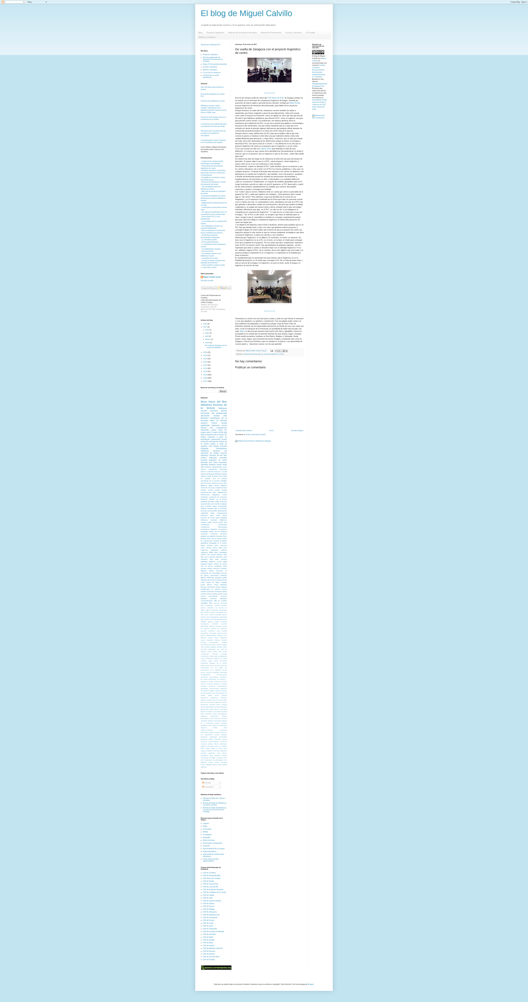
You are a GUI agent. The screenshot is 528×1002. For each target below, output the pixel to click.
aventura (224, 559)
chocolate (204, 649)
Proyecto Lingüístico (215, 32)
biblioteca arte (222, 635)
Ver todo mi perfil (207, 281)
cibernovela (212, 649)
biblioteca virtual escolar (209, 637)
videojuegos (214, 550)
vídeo (212, 420)
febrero (208, 339)
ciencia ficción (218, 522)
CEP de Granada (209, 934)
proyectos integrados (218, 598)
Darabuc (224, 605)
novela (224, 423)
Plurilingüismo (221, 448)
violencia (224, 550)
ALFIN (220, 432)
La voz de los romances (212, 72)
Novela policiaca (216, 554)
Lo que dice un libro (209, 267)
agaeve (224, 614)
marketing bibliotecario (209, 716)
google (224, 577)
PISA (225, 554)
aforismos (219, 557)
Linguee (206, 823)
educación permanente (209, 441)
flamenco (207, 690)
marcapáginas (222, 714)
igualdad (203, 536)
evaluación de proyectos (218, 497)
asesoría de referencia (219, 628)
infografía (204, 580)
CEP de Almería (209, 954)
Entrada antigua (297, 431)
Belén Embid (295, 103)
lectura (217, 415)
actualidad (218, 614)
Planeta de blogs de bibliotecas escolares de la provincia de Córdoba (214, 810)
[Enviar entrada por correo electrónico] (271, 350)
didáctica (204, 571)
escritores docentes (220, 681)
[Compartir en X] (281, 351)
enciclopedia (216, 573)
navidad (216, 541)
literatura (204, 418)
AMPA (211, 552)
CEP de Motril (208, 937)
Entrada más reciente (244, 431)
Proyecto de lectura (208, 518)
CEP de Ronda (208, 920)
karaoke (224, 704)
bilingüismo (216, 495)
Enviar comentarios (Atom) (256, 434)
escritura (214, 411)
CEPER (203, 554)
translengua (208, 760)
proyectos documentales (209, 511)
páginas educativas (207, 746)
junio (207, 330)
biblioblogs (204, 561)
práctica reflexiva (213, 744)
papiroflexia (204, 543)
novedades (223, 541)
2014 (205, 359)
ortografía (210, 508)
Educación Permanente (271, 32)
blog (225, 432)
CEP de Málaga (209, 909)
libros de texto (212, 504)
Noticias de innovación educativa (242, 32)
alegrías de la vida (210, 619)
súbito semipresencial (218, 513)
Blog (200, 32)
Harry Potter (215, 515)
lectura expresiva (208, 437)
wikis (210, 603)
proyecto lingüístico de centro (274, 354)
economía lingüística (212, 672)
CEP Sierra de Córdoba (212, 878)
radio (216, 746)
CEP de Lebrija (208, 895)
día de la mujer (215, 665)
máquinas (204, 727)
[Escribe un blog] (278, 351)
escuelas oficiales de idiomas (217, 684)
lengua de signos (213, 582)
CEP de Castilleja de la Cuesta (214, 892)
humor (214, 423)
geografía (218, 577)
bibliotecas (216, 425)
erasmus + (223, 679)
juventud (219, 580)
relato (202, 748)
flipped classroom (216, 690)
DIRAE (205, 832)
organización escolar (212, 734)
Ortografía (206, 837)
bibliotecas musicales (209, 520)
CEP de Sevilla (208, 881)
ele (210, 573)
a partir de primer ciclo (214, 476)
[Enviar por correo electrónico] (276, 351)
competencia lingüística (209, 529)
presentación (213, 596)
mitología (224, 723)
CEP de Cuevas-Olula (211, 957)
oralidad (203, 508)
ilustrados (211, 501)
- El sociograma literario (209, 242)
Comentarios (209, 787)
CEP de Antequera (210, 912)
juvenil (218, 704)
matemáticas (205, 718)
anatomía (224, 621)
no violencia (215, 589)
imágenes (218, 702)
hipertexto (224, 697)
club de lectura (207, 566)
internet (203, 428)
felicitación (223, 688)
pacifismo (224, 734)
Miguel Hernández (212, 610)
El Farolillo (310, 32)
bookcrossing (214, 642)
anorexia (224, 624)
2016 (205, 352)
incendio (224, 702)
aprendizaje (204, 626)
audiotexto (211, 631)
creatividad (217, 566)
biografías (210, 640)
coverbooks (209, 658)
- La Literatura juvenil (209, 240)
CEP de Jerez (208, 926)
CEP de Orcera (208, 906)
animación (204, 559)
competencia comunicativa (214, 524)
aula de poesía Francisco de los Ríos (214, 483)
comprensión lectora (219, 439)
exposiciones (214, 575)
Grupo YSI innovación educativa (215, 64)
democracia (204, 663)
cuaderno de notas (220, 658)
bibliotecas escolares (210, 451)
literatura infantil (222, 711)
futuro (213, 693)
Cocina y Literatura (293, 32)
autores (204, 423)
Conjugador (207, 835)
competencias (221, 428)
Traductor (206, 846)
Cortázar (217, 605)
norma (217, 732)
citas (225, 522)
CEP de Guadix (208, 940)
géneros (224, 695)
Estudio (203, 608)
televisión (204, 462)
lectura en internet (207, 471)
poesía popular (212, 594)
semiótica (204, 753)
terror (225, 758)
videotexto (204, 515)
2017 (205, 327)
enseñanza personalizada (209, 677)
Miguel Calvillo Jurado (212, 277)
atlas (211, 559)
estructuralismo (222, 686)
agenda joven (205, 617)
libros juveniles (206, 506)
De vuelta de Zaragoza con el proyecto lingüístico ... (216, 346)
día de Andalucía (221, 531)
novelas (222, 732)
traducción (204, 550)
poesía (224, 411)
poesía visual (222, 594)
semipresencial (206, 492)
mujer (225, 465)
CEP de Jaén (208, 898)
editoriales (223, 672)
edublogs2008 (205, 674)
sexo (225, 548)
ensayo (203, 458)
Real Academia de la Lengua (214, 849)
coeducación (205, 654)
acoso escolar (209, 614)
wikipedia (204, 767)
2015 (205, 355)
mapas (215, 714)
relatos (208, 748)
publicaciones (222, 511)
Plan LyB (204, 557)
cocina (224, 495)
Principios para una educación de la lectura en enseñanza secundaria (213, 133)
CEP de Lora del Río (210, 887)
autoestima (212, 633)
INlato (205, 826)
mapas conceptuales (219, 506)
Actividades (223, 552)
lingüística (223, 584)
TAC (225, 612)
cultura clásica (213, 661)
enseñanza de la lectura (214, 435)
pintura (203, 545)
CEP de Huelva (208, 946)
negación (212, 732)
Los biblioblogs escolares (211, 249)
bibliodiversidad (211, 635)
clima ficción (222, 651)
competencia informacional (214, 527)
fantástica (223, 575)
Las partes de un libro (210, 258)
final (202, 690)
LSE (208, 554)
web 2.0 (210, 432)
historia (216, 446)
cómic (220, 430)
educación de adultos (210, 453)
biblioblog (224, 518)
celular (225, 647)
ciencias (223, 420)
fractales (208, 693)
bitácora (217, 640)
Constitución (209, 605)
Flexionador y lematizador (212, 843)
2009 (205, 375)
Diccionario (207, 829)
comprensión (212, 469)
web (202, 467)
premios (203, 490)
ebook (203, 672)
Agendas (216, 603)
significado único (214, 753)
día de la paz (210, 488)
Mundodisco (223, 610)
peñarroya (204, 739)
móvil (225, 727)
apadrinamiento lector (219, 467)
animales (215, 624)
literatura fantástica (215, 474)
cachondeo (212, 644)
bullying (224, 642)
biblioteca (206, 404)
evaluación (218, 488)
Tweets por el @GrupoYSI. (210, 45)
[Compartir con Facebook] (284, 351)
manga (219, 538)
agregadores (215, 617)
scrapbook (209, 751)
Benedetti (224, 603)
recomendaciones (207, 601)
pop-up (224, 739)
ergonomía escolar (207, 681)
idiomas (211, 702)
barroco (203, 635)
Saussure (212, 612)
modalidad (204, 725)
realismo (224, 746)
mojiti (209, 725)
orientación (218, 591)
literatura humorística (208, 587)
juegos (212, 444)
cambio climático (221, 644)
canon (203, 647)
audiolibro (224, 481)
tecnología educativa (216, 758)
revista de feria (216, 748)
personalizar (223, 737)
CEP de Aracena (209, 951)
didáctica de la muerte (218, 663)
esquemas (212, 686)
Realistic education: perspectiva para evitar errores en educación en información (213, 172)
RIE (202, 612)
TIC (225, 435)
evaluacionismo (214, 688)
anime (218, 518)
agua (202, 619)
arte (225, 415)
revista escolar (213, 490)
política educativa (215, 739)
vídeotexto (204, 552)
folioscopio (210, 577)
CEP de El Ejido (209, 960)
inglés (217, 501)
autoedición (204, 633)
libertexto (224, 707)
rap (220, 746)
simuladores (204, 755)
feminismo (204, 499)
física (217, 693)
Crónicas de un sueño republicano (211, 76)
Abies (216, 552)
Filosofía (212, 455)
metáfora (210, 721)
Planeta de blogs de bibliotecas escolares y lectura (214, 804)
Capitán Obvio (265, 149)
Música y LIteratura (207, 37)
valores (217, 762)
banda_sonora (222, 633)
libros (204, 401)
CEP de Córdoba (209, 873)
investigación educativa (215, 536)
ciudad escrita (212, 651)
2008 (205, 378)
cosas (202, 658)
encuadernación (222, 674)
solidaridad (204, 513)
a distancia (211, 557)
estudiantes (204, 688)
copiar (211, 656)
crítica (225, 566)
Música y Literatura (210, 70)
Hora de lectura (207, 251)
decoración (223, 661)
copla (215, 656)
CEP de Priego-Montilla (211, 875)
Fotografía (204, 448)
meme (212, 718)
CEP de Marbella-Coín (211, 915)
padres (224, 591)
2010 (205, 371)
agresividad (223, 617)
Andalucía (208, 467)
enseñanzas (212, 679)
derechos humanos (220, 568)
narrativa (223, 446)
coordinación (205, 656)
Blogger (311, 984)
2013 (205, 362)
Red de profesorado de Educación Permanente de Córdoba (213, 59)
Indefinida (210, 608)
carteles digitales (210, 647)
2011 (205, 368)
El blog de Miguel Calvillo (246, 13)
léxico (202, 714)
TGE (202, 614)
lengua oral (204, 474)
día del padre (217, 667)
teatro (215, 432)
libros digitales (222, 504)
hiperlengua (214, 697)
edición (211, 571)
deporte (209, 568)
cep (225, 451)
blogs (203, 435)
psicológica (223, 744)
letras (225, 488)
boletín (209, 522)
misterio (217, 723)
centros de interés (220, 564)
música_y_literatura (207, 730)
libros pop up (211, 538)
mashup (224, 716)
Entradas (207, 783)
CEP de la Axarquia (210, 917)
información (204, 704)
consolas (224, 654)
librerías (203, 709)
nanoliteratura (205, 589)
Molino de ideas (209, 840)
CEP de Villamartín (210, 929)
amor (225, 557)
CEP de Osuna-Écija (210, 884)
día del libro (222, 455)
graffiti (210, 695)
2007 (205, 381)
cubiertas (204, 661)
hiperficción (204, 697)
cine (211, 428)
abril (207, 336)
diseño (203, 665)
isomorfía (212, 704)
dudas (208, 665)
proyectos (223, 545)
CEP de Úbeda (208, 903)
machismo (208, 714)
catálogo (219, 647)
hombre (209, 700)
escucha (203, 684)
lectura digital (205, 707)
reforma (208, 548)
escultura (204, 686)
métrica (215, 727)
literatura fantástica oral (208, 711)
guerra (217, 695)
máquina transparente (219, 725)
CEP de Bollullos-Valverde (213, 948)
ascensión (218, 626)
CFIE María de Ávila (275, 98)
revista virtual (217, 548)
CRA (202, 605)
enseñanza (204, 497)
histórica (203, 700)
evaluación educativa (218, 458)
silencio (224, 753)
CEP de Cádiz (208, 923)
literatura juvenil (215, 465)
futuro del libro (218, 401)
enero (207, 343)
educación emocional (209, 534)
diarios (211, 531)
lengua (203, 432)
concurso (215, 654)
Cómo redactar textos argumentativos (211, 860)
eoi (218, 679)
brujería (210, 564)
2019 (205, 324)
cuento (213, 430)
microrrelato (217, 721)
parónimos (204, 737)
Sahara (206, 612)
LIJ (217, 420)
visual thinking (222, 764)
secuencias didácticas (220, 751)
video (214, 492)
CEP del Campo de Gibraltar (213, 932)
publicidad (205, 425)
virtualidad (204, 603)
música (224, 425)
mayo (207, 333)
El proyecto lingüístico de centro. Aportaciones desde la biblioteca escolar (213, 198)
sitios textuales (215, 755)
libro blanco (210, 709)
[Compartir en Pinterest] (286, 351)
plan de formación (220, 508)
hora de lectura (217, 700)
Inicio (271, 431)
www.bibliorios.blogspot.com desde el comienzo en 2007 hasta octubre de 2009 (319, 104)
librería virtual (212, 584)
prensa (203, 596)
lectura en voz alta (220, 471)
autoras (203, 469)
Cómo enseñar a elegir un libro (213, 265)
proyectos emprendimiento (210, 741)
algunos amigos (213, 621)
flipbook (203, 577)
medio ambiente (221, 587)
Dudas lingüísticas (210, 851)
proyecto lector (212, 545)
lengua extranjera (215, 707)
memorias (217, 718)
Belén (242, 331)
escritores (223, 534)
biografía (204, 564)
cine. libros (213, 462)
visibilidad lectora (211, 764)
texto (202, 760)
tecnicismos (204, 758)
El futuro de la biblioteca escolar (213, 101)
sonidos (224, 755)
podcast (203, 594)
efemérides (205, 430)
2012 (205, 365)
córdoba (203, 568)
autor (217, 559)
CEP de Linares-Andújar (212, 901)
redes (203, 548)
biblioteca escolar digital (218, 561)
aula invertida (222, 631)
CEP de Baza (208, 943)
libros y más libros (221, 709)
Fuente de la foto (269, 93)
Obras (225, 515)
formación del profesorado (252, 354)
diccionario (223, 469)
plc (262, 354)
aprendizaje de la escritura (210, 481)
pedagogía (213, 737)
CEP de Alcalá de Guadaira (213, 889)
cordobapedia (222, 656)
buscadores (204, 644)
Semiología (219, 612)
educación (205, 415)
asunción (204, 631)
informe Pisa (211, 580)
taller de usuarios (220, 601)
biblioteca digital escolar (210, 485)
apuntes (211, 626)
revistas (224, 490)
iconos (207, 702)
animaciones (205, 624)
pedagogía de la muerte (218, 543)
